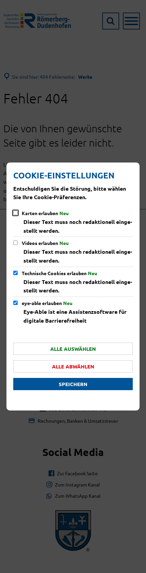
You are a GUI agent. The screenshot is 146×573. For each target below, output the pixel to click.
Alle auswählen (73, 348)
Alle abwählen (73, 366)
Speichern (73, 384)
